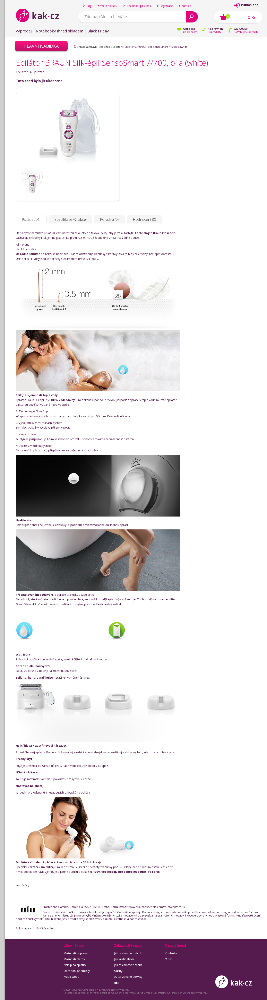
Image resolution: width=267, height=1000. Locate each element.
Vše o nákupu (108, 6)
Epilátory (118, 46)
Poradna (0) (109, 219)
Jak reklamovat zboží (128, 953)
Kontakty (171, 953)
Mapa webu (71, 976)
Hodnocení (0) (144, 219)
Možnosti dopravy (76, 953)
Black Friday (98, 31)
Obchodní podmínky (77, 971)
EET (117, 982)
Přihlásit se (249, 5)
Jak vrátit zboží (124, 959)
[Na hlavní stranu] (41, 15)
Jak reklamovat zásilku (128, 965)
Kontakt (186, 6)
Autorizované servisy (128, 976)
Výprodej (24, 31)
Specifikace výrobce (70, 219)
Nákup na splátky (75, 965)
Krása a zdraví (87, 46)
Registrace (166, 6)
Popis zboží (31, 219)
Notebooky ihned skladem (59, 31)
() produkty (190, 32)
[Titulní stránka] (74, 46)
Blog (88, 6)
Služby (118, 971)
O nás (169, 959)
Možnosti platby (74, 959)
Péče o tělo (104, 46)
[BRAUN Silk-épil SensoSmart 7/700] (67, 168)
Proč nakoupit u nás (138, 6)
